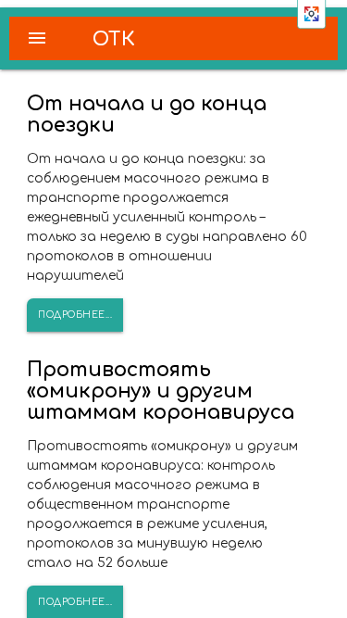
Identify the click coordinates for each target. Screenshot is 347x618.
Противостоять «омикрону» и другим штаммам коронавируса (160, 391)
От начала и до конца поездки (146, 114)
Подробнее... (75, 314)
